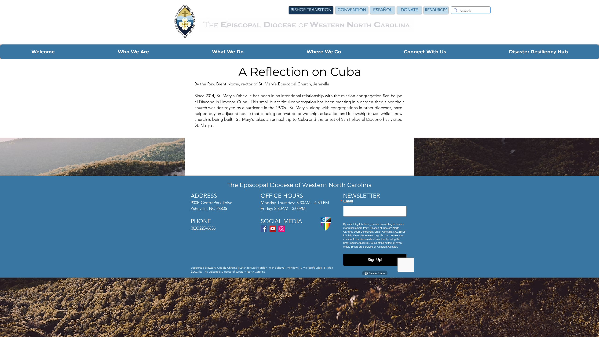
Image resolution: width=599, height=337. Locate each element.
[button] (43, 51)
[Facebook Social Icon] (264, 228)
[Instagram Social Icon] (281, 228)
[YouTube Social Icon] (273, 228)
